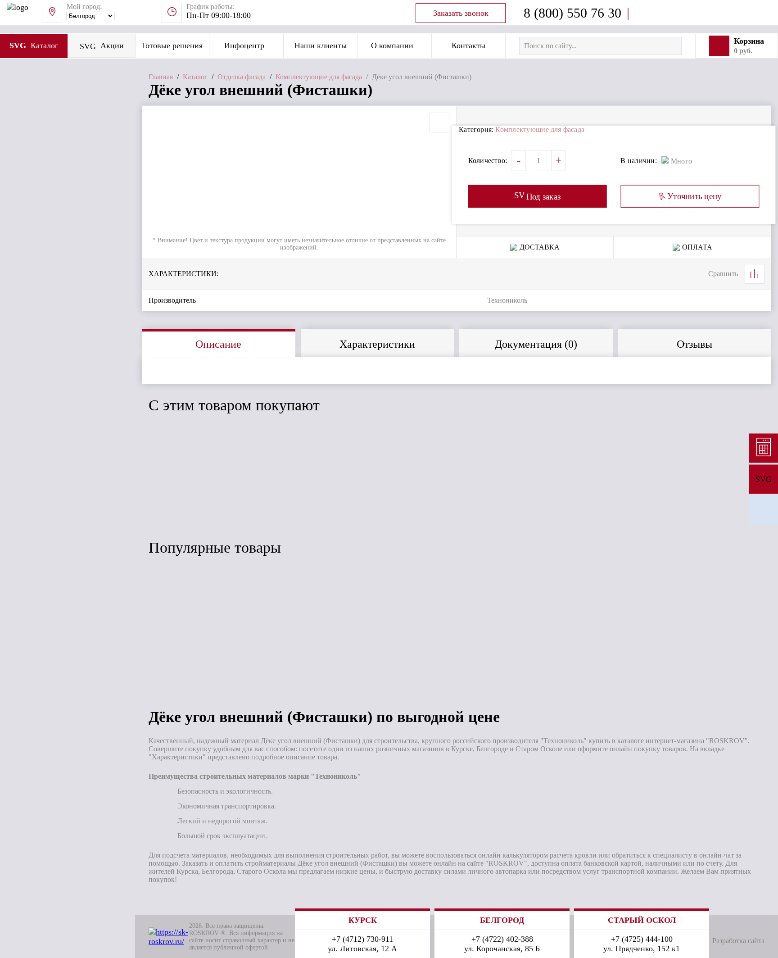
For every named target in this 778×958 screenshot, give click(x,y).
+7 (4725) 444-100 (642, 939)
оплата (697, 247)
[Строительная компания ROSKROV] (763, 510)
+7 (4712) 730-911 (362, 939)
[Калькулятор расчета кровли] (763, 448)
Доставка (540, 247)
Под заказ (196, 508)
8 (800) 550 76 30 (572, 12)
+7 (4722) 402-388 (502, 939)
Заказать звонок (461, 13)
